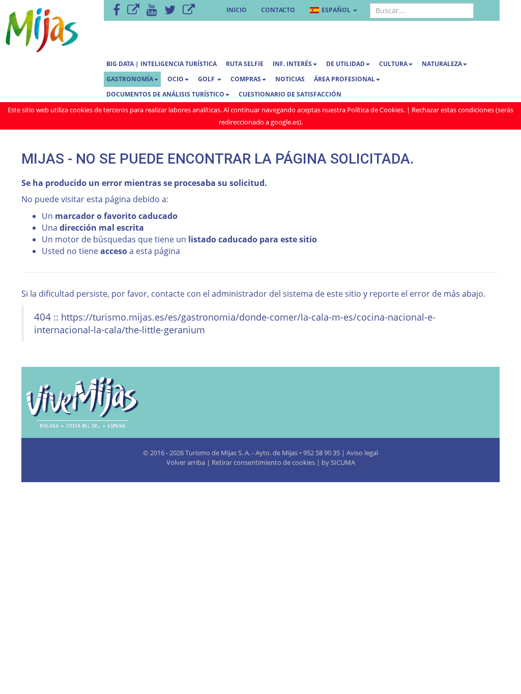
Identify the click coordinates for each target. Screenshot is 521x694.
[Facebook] (116, 10)
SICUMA (343, 462)
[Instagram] (188, 10)
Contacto (278, 10)
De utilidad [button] (345, 63)
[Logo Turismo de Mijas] (95, 402)
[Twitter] (170, 10)
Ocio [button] (175, 79)
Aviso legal (362, 452)
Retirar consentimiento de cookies (263, 462)
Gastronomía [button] (129, 79)
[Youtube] (152, 10)
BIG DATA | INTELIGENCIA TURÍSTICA (161, 63)
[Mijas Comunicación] (133, 10)
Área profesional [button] (344, 79)
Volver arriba (186, 462)
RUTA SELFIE (245, 63)
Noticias (290, 79)
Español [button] (336, 10)
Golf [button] (207, 79)
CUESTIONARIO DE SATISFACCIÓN (290, 94)
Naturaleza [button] (442, 63)
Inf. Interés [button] (292, 63)
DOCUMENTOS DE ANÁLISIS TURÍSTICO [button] (165, 94)
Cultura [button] (393, 63)
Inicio (236, 10)
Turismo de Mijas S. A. (217, 452)
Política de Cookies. (376, 109)
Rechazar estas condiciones (453, 109)
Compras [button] (245, 79)
